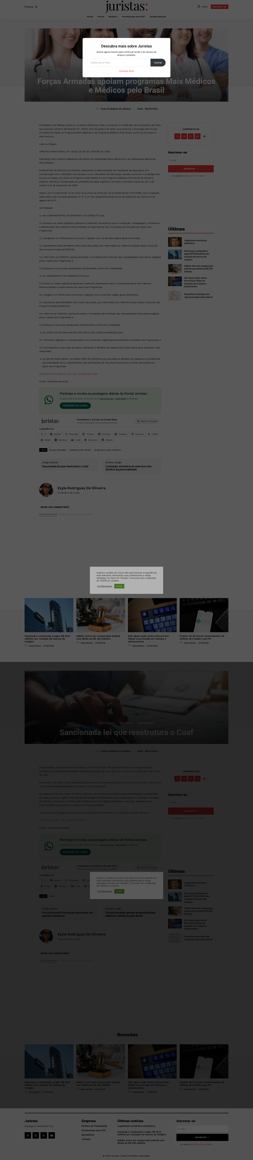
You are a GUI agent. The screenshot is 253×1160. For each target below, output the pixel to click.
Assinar (158, 62)
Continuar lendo (126, 71)
